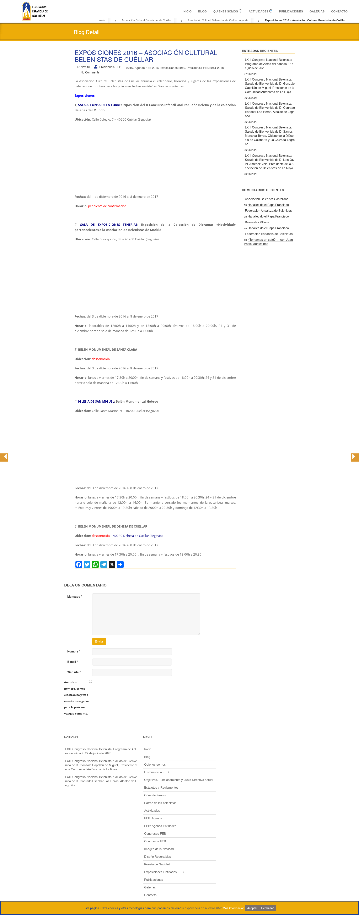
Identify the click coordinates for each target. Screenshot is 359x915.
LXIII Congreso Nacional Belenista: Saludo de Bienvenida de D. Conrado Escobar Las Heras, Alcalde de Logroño (270, 110)
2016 (129, 68)
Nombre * (73, 651)
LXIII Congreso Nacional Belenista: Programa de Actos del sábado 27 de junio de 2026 (269, 64)
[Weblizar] (34, 10)
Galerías (317, 11)
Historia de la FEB (156, 772)
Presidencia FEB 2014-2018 (205, 68)
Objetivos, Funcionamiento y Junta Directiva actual (178, 780)
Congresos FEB (155, 833)
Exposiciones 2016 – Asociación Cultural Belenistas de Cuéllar (146, 56)
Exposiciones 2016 (172, 68)
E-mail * (72, 662)
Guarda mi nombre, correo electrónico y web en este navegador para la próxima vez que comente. (76, 697)
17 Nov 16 (83, 67)
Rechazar (267, 908)
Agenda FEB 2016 (147, 68)
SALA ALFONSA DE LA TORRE (99, 105)
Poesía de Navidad (157, 864)
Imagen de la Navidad (159, 849)
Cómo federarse (155, 795)
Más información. (234, 908)
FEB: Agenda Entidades (160, 826)
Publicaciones (291, 11)
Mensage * (74, 596)
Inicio (187, 11)
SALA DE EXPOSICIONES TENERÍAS (108, 224)
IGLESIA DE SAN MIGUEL (96, 401)
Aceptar (252, 908)
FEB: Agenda (153, 818)
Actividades (258, 11)
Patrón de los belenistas (160, 803)
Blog (202, 11)
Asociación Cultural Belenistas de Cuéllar (146, 20)
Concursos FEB (155, 841)
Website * (74, 672)
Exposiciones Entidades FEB (164, 872)
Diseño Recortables (157, 856)
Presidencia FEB (110, 67)
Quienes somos (225, 11)
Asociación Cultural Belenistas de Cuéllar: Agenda (218, 20)
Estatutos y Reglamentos (161, 787)
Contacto (339, 11)
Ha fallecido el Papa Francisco (268, 204)
